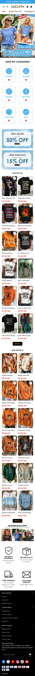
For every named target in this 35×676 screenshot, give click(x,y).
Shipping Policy (6, 629)
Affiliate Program (7, 603)
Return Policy (6, 632)
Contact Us (5, 600)
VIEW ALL (17, 343)
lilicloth (6, 673)
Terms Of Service (7, 614)
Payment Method (7, 636)
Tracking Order (6, 639)
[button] (4, 6)
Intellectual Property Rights (10, 618)
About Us (4, 596)
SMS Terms (5, 621)
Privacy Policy (6, 611)
